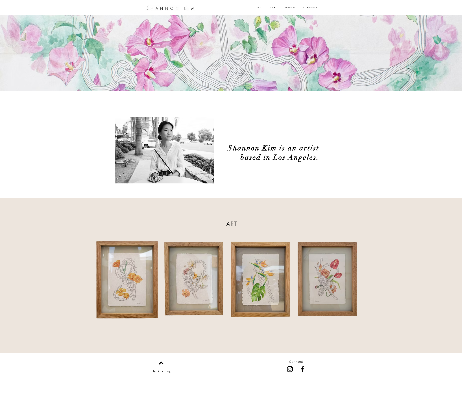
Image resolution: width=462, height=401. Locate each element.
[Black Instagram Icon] (290, 369)
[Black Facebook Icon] (302, 369)
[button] (308, 7)
